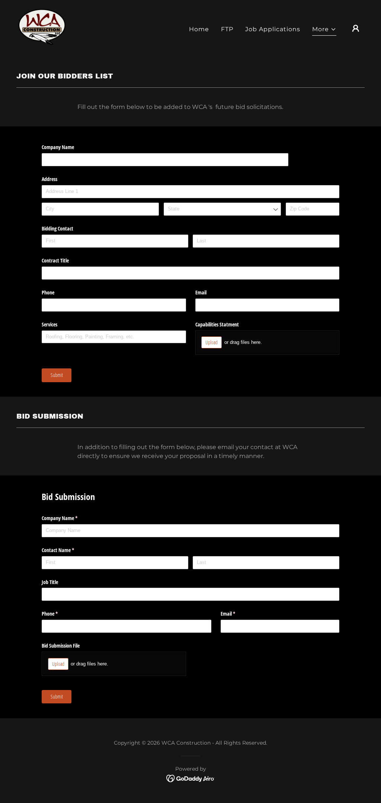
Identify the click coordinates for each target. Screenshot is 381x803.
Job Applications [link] (272, 29)
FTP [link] (227, 29)
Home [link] (199, 29)
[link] (41, 27)
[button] (324, 30)
